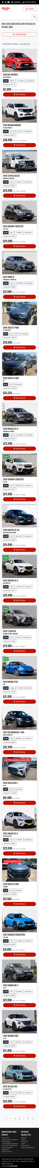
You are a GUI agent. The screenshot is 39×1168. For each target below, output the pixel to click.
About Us (24, 1137)
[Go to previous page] (6, 1118)
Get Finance (20, 94)
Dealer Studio (13, 1166)
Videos (23, 1143)
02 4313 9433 (30, 2)
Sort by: (15, 44)
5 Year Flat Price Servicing (9, 1145)
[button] (34, 16)
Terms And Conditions (27, 1147)
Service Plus (5, 1137)
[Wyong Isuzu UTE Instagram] (6, 2)
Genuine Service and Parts (9, 1139)
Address (17, 2)
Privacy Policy (25, 1145)
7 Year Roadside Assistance (10, 1143)
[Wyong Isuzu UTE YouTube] (8, 2)
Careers (23, 1139)
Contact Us (24, 1141)
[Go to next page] (33, 1118)
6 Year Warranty (6, 1141)
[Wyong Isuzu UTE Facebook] (3, 2)
